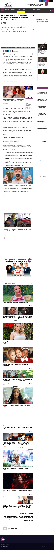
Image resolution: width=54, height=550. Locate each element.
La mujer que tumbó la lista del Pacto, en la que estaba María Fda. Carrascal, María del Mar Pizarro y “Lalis (42, 100)
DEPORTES (23, 9)
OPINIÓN (29, 9)
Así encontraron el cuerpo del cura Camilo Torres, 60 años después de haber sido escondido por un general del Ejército (42, 115)
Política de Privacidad (49, 546)
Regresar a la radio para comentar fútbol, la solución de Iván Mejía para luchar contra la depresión (42, 122)
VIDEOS (34, 9)
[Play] (18, 175)
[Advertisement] (18, 249)
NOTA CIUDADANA (13, 11)
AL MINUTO (7, 9)
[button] (50, 10)
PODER (19, 9)
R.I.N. (27, 11)
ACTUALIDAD (13, 9)
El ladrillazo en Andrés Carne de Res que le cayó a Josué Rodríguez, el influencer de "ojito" (10, 517)
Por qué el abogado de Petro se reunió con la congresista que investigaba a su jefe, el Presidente (42, 93)
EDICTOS (38, 9)
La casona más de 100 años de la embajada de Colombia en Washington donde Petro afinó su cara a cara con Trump (42, 129)
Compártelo (15, 51)
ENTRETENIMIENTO (5, 11)
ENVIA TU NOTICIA (21, 11)
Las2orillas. (4, 22)
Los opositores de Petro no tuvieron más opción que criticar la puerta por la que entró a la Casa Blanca (41, 107)
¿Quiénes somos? (42, 546)
